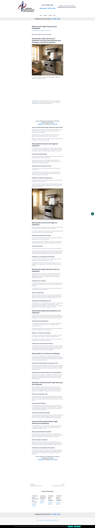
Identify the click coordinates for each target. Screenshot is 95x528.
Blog (58, 520)
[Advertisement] (47, 89)
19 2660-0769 (41, 124)
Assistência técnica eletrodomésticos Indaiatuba (35, 498)
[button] (92, 213)
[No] (93, 526)
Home (38, 520)
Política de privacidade (48, 520)
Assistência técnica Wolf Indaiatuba (43, 497)
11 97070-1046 (55, 19)
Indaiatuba (35, 100)
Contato (54, 520)
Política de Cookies (77, 526)
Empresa (41, 520)
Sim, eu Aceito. (70, 526)
